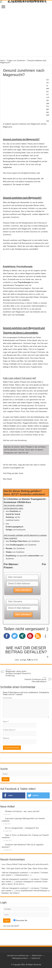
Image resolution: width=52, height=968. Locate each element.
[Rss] (26, 961)
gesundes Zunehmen (11, 217)
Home (2, 61)
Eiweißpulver (8, 397)
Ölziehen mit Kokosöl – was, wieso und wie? (22, 811)
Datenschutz (37, 955)
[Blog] (26, 936)
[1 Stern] (8, 656)
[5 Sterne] (42, 656)
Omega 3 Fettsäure (37, 352)
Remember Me (21, 920)
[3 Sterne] (24, 656)
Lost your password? (11, 926)
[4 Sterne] (33, 656)
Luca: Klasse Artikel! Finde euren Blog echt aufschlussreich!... (26, 864)
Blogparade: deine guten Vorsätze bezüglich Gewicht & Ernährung (18, 673)
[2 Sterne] (16, 656)
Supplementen (36, 367)
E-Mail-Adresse (9, 730)
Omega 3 (6, 364)
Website (6, 738)
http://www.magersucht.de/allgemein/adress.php (21, 173)
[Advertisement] (26, 30)
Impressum (35, 958)
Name (6, 722)
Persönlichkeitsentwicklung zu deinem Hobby (20, 303)
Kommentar (7, 698)
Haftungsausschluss (20, 958)
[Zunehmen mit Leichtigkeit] (26, 1)
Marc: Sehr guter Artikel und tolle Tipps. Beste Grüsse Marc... (25, 868)
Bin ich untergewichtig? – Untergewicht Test (22, 828)
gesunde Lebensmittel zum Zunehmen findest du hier (23, 435)
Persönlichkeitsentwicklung (13, 288)
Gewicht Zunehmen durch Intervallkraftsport (35, 680)
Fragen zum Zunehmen (16, 61)
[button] (7, 636)
